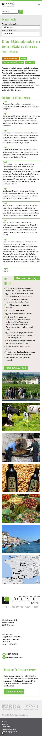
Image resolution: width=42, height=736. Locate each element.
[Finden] (21, 12)
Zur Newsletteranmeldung (14, 691)
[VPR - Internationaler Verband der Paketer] (30, 707)
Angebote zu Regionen (9, 30)
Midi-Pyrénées (30, 63)
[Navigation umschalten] (39, 4)
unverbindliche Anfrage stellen (16, 367)
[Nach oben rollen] (37, 731)
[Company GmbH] (8, 5)
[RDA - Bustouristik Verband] (11, 707)
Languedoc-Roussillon (9, 63)
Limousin (20, 63)
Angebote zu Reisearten (9, 24)
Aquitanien (24, 59)
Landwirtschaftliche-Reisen (10, 59)
